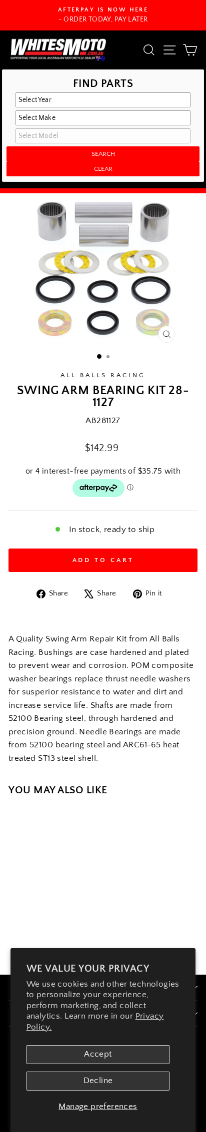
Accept (98, 1054)
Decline (98, 1080)
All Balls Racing (103, 375)
